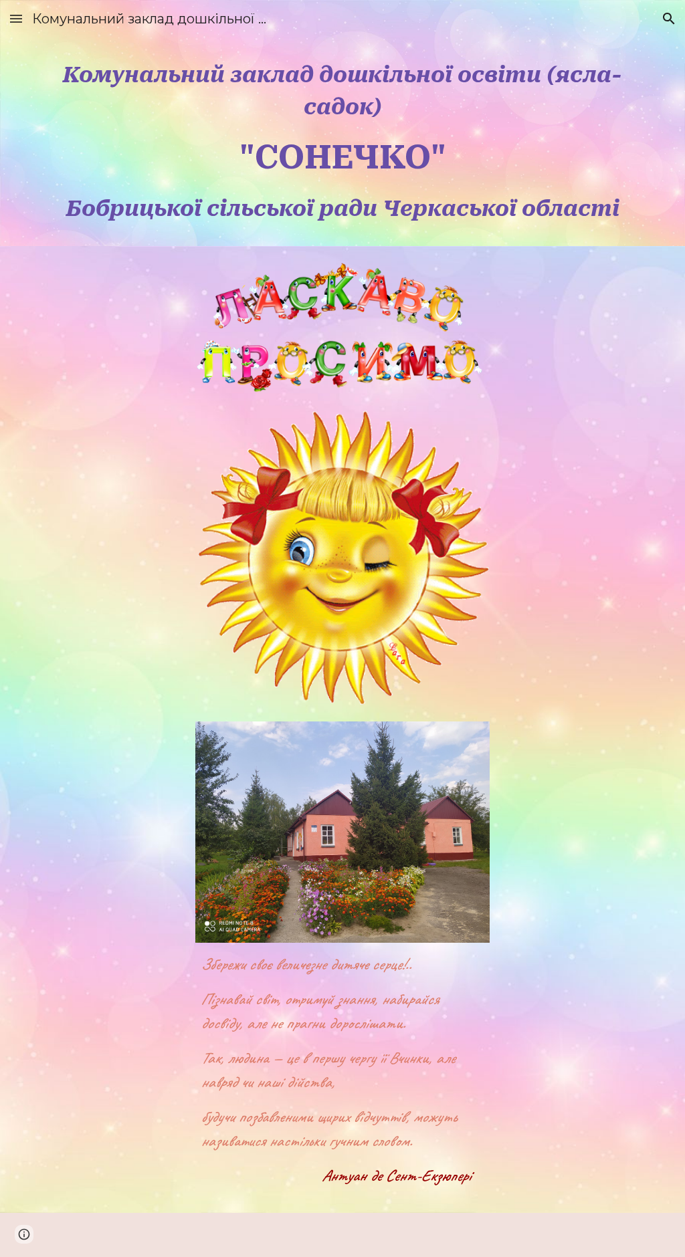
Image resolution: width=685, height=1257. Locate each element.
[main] (343, 141)
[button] (16, 18)
